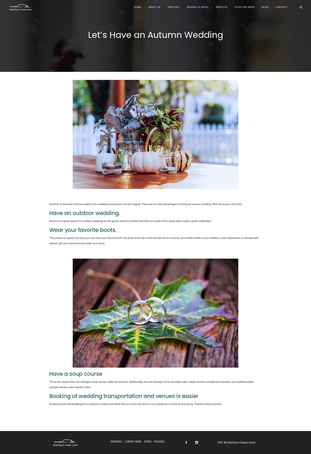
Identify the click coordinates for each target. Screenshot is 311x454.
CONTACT (282, 7)
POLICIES (159, 441)
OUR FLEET (174, 7)
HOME (138, 7)
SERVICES (221, 7)
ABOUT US (154, 7)
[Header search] (301, 7)
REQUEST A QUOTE (198, 7)
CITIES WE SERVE (245, 7)
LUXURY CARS (133, 441)
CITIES (147, 441)
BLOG (265, 7)
